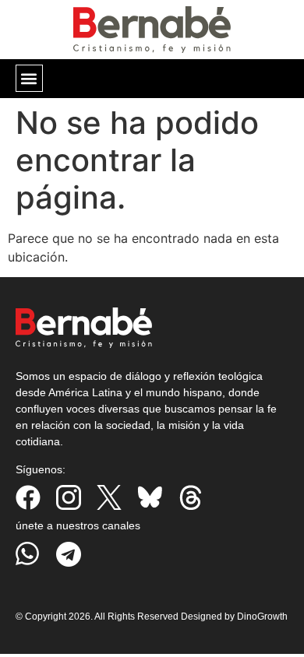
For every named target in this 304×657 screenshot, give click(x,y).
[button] (29, 78)
